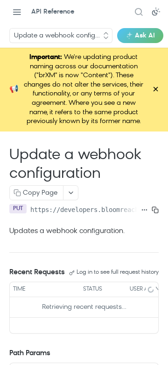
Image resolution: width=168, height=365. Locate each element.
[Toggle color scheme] (155, 11)
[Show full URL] (144, 209)
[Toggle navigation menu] (16, 11)
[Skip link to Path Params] (3, 354)
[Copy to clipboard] (155, 209)
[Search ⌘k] (138, 11)
